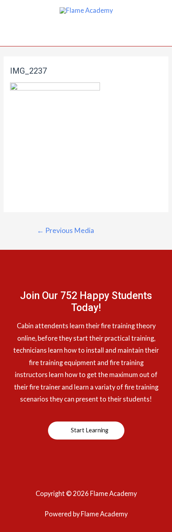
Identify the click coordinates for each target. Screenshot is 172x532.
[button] (86, 431)
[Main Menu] (86, 36)
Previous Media (65, 230)
